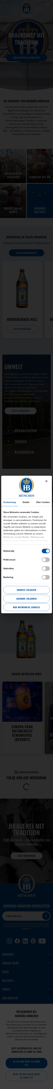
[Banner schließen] (46, 481)
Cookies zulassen (26, 589)
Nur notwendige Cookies (26, 607)
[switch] (46, 559)
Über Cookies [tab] (43, 502)
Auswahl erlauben (26, 598)
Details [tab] (26, 502)
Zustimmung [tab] (9, 502)
